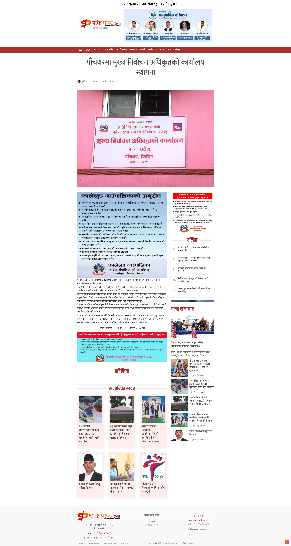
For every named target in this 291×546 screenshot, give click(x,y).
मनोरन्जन (152, 50)
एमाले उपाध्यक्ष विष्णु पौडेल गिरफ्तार (89, 486)
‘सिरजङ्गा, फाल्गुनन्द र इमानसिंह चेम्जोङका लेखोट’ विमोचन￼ (187, 344)
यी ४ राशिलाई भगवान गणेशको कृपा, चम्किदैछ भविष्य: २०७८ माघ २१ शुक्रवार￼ (199, 365)
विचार (162, 50)
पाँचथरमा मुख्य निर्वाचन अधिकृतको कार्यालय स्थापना (146, 67)
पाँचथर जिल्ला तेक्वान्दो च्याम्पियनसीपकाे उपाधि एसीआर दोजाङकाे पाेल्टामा (151, 434)
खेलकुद (178, 50)
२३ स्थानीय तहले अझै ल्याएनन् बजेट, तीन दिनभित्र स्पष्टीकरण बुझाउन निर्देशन (121, 432)
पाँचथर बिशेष (108, 50)
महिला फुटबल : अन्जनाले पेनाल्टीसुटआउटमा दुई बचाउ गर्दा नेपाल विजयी (194, 259)
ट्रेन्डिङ (192, 240)
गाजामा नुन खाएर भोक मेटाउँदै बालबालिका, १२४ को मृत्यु (194, 290)
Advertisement (94, 543)
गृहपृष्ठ (88, 50)
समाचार (97, 50)
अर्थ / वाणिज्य (121, 50)
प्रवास (169, 50)
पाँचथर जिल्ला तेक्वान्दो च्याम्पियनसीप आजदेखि (153, 488)
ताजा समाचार (182, 309)
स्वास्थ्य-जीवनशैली (137, 50)
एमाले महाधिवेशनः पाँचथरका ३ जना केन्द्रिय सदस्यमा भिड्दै (193, 249)
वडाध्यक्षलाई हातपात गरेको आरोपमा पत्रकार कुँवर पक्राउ (121, 488)
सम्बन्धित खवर (122, 389)
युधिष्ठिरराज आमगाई (89, 81)
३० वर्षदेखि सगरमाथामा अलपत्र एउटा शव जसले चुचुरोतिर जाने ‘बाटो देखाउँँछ (89, 434)
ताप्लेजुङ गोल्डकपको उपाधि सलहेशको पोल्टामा (192, 269)
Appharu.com (191, 543)
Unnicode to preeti (109, 543)
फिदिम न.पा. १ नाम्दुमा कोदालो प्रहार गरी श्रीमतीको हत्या (193, 280)
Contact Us (124, 543)
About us (82, 543)
